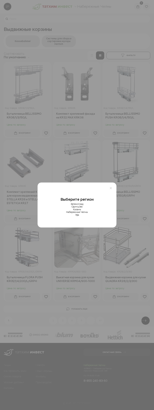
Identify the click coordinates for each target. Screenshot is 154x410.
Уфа (77, 215)
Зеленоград (77, 204)
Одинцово (77, 206)
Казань (77, 209)
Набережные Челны (77, 212)
